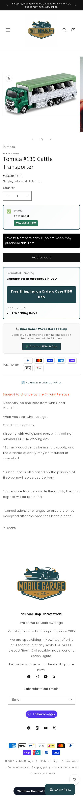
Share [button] (11, 528)
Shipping (8, 181)
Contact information (66, 767)
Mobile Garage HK (26, 761)
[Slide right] (50, 139)
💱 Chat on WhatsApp (41, 346)
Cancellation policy (43, 773)
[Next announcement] (75, 5)
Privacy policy (69, 761)
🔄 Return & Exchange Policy (41, 382)
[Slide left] (32, 139)
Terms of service (18, 767)
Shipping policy (41, 767)
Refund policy (49, 761)
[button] (8, 30)
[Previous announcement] (7, 5)
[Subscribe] (70, 699)
